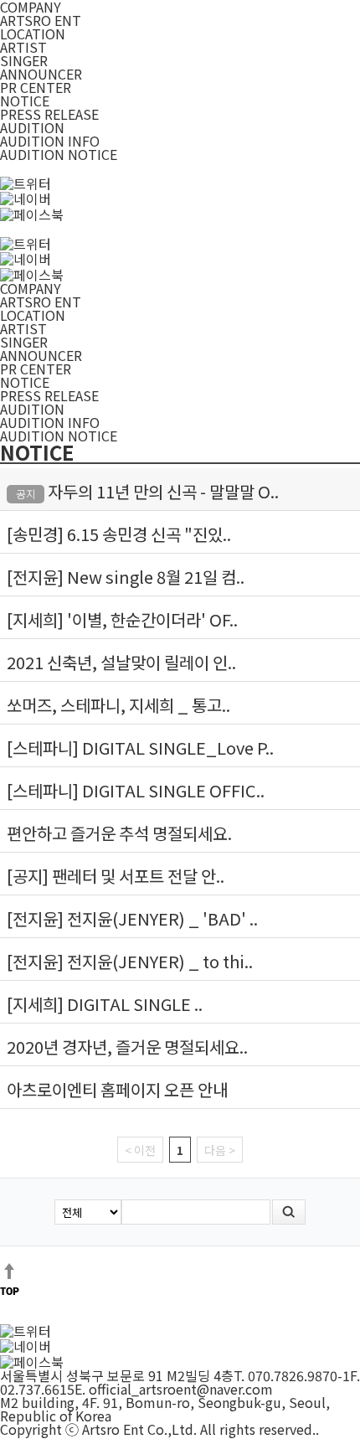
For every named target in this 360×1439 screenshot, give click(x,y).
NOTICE (24, 100)
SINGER (24, 60)
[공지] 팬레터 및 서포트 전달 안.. (115, 876)
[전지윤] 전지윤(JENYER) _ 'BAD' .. (132, 918)
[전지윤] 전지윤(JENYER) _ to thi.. (130, 961)
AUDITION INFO (50, 141)
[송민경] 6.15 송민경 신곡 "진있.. (119, 534)
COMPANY (30, 288)
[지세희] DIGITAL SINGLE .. (105, 1004)
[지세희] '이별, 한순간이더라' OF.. (122, 619)
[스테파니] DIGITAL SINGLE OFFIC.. (136, 790)
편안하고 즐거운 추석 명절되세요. (119, 833)
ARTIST (23, 47)
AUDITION (32, 127)
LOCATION (32, 33)
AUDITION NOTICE (58, 154)
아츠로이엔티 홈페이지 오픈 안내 (117, 1089)
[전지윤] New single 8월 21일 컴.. (125, 577)
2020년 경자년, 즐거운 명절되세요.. (127, 1046)
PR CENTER (35, 87)
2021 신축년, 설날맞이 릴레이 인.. (121, 662)
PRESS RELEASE (49, 114)
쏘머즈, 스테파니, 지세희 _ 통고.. (118, 705)
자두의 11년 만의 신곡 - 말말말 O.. (163, 491)
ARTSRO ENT (40, 20)
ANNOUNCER (41, 74)
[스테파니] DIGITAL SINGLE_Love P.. (140, 747)
